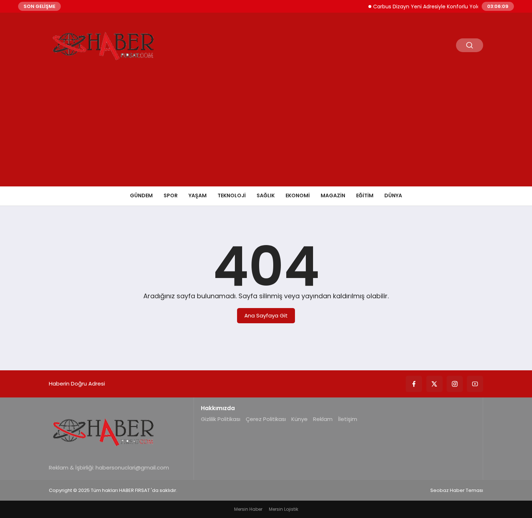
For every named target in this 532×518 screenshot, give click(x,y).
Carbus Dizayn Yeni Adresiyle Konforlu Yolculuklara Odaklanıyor (447, 6)
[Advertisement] (266, 132)
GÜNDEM (141, 195)
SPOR (171, 195)
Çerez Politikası (266, 419)
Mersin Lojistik (283, 509)
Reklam (323, 419)
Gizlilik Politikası (220, 419)
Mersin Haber (248, 509)
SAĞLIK (266, 195)
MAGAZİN (333, 195)
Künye (299, 419)
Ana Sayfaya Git (266, 315)
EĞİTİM (364, 195)
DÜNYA (393, 195)
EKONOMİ (298, 195)
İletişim (347, 419)
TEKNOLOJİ (232, 195)
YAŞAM (198, 195)
